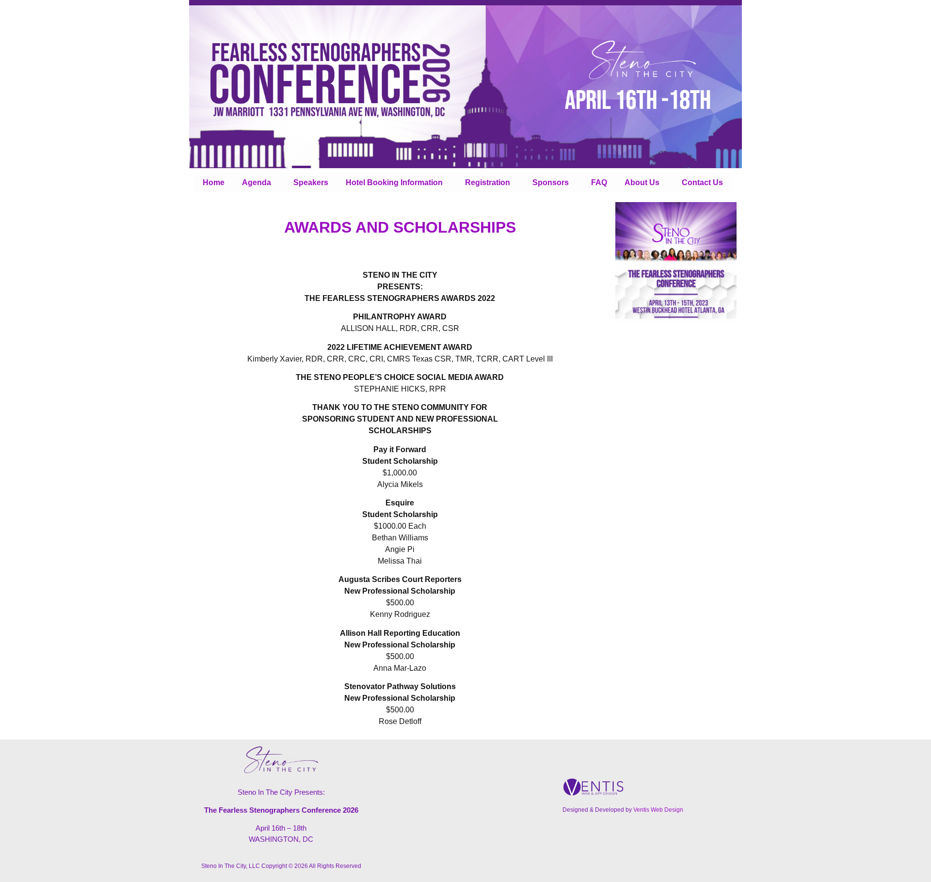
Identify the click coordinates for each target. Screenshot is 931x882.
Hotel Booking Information (394, 182)
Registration (487, 182)
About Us (642, 182)
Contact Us (702, 182)
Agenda (256, 182)
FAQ (599, 182)
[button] (259, 182)
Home (214, 182)
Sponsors (550, 182)
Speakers (310, 182)
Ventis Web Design (658, 809)
